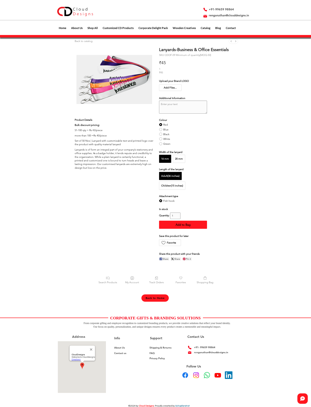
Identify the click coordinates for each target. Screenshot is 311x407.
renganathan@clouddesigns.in (229, 15)
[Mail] (205, 16)
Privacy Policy (157, 358)
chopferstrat (183, 406)
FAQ (152, 353)
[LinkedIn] (228, 375)
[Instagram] (196, 375)
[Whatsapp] (207, 375)
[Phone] (205, 9)
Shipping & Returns (161, 347)
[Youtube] (218, 375)
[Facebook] (185, 375)
